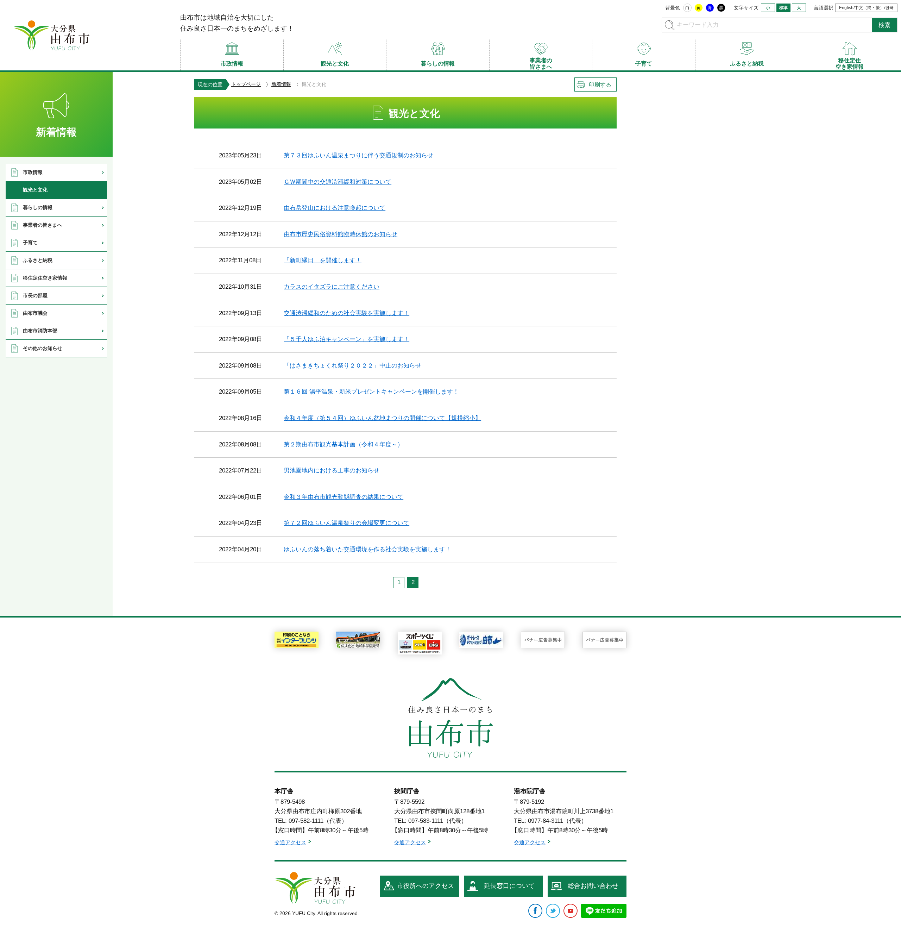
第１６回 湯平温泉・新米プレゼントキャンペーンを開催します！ (371, 391)
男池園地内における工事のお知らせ (331, 470)
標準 (783, 7)
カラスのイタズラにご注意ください (331, 286)
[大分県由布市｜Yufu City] (51, 35)
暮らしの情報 (37, 207)
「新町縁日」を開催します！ (322, 260)
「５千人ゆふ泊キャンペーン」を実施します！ (346, 339)
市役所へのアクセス (425, 885)
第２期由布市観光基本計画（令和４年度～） (343, 444)
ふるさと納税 (37, 260)
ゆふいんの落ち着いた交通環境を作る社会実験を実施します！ (367, 549)
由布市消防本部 (40, 330)
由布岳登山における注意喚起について (334, 208)
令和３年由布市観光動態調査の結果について (343, 497)
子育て (30, 242)
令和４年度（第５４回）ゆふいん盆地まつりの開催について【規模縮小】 (382, 418)
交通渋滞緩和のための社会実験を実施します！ (346, 313)
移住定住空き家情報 (45, 278)
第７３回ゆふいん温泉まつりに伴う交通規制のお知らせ (358, 155)
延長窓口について (509, 885)
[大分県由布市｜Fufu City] (315, 888)
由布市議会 (35, 313)
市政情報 (33, 172)
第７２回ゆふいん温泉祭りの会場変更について (346, 523)
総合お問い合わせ (593, 885)
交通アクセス (290, 842)
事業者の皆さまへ (42, 225)
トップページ (246, 84)
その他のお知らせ (42, 348)
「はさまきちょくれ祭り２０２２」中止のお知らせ (352, 365)
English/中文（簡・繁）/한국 (866, 7)
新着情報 (281, 84)
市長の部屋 (35, 295)
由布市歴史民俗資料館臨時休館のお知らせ (340, 234)
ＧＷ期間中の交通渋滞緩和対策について (337, 181)
